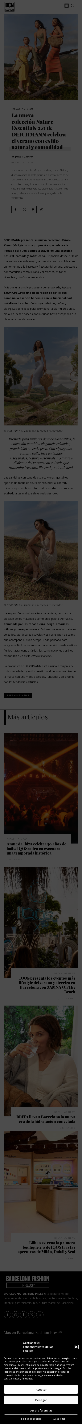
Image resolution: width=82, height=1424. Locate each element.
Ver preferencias (41, 1410)
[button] (76, 1347)
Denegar (41, 1400)
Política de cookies (31, 1418)
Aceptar (41, 1389)
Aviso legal (59, 1418)
